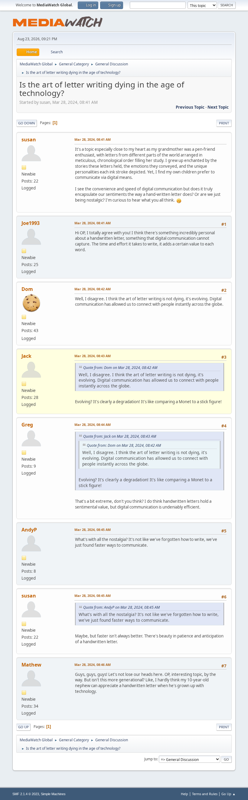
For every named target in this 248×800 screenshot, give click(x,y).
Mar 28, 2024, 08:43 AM (92, 356)
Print (224, 123)
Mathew (31, 664)
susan (28, 139)
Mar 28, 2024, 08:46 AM (92, 664)
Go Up (23, 727)
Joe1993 (30, 223)
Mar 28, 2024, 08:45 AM (92, 529)
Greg (27, 424)
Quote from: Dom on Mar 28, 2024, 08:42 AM (120, 367)
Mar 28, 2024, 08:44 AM (92, 424)
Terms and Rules (204, 794)
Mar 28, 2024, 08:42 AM (92, 289)
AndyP (29, 529)
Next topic (218, 107)
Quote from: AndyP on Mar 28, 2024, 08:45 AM (121, 607)
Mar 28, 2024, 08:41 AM (92, 139)
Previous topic (190, 107)
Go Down (26, 123)
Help (184, 794)
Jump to (150, 759)
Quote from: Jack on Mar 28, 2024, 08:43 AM (119, 436)
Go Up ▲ (228, 794)
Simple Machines (53, 794)
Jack (26, 356)
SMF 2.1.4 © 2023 (25, 794)
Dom (27, 289)
